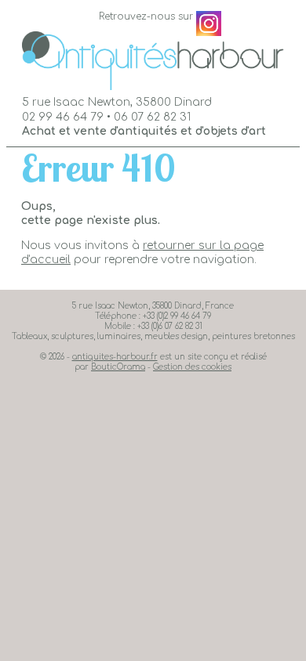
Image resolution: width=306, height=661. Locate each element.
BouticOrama (118, 367)
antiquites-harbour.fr (115, 356)
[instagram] (208, 23)
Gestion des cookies (192, 367)
